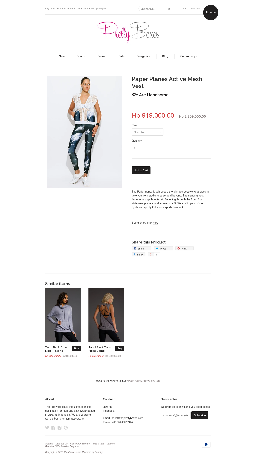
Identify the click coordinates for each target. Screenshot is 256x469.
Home (99, 380)
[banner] (128, 32)
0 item (183, 8)
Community (188, 56)
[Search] (169, 8)
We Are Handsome (150, 94)
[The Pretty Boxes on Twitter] (47, 427)
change (101, 8)
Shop (80, 56)
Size (134, 125)
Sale (121, 56)
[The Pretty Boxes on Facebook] (53, 427)
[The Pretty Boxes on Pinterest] (66, 427)
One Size (122, 380)
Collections (109, 380)
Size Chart (98, 443)
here (155, 222)
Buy (76, 348)
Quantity (137, 140)
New (62, 56)
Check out (194, 8)
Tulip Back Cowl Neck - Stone (56, 349)
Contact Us (61, 443)
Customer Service (80, 443)
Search (49, 443)
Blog (165, 56)
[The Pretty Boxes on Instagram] (60, 427)
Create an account (65, 8)
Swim (101, 56)
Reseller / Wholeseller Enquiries (62, 446)
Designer (142, 56)
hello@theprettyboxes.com (127, 418)
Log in (48, 8)
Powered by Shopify (92, 451)
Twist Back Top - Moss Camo (100, 349)
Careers (110, 443)
